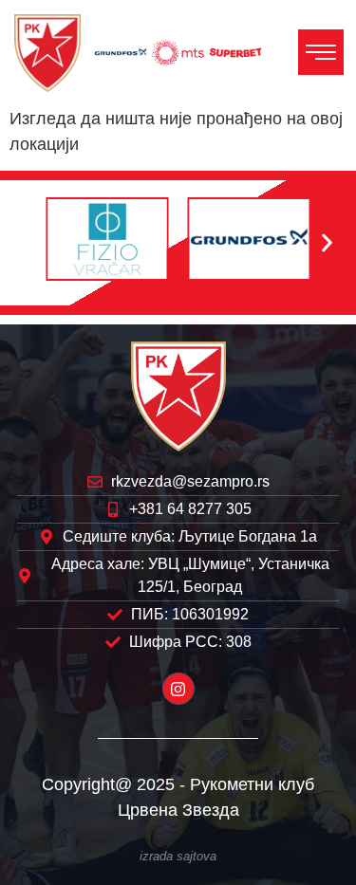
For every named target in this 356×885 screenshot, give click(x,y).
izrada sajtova (178, 856)
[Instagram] (178, 689)
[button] (29, 242)
